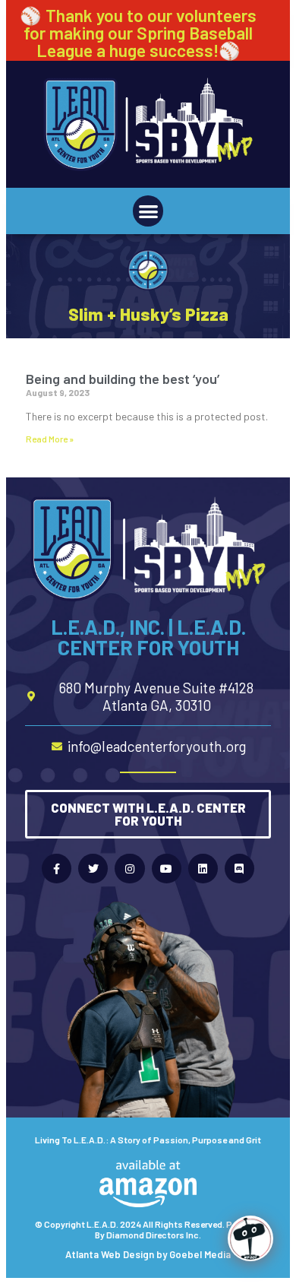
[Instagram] (129, 868)
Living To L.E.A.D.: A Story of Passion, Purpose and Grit (148, 1139)
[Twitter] (93, 868)
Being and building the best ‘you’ (122, 378)
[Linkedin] (203, 868)
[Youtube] (166, 868)
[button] (148, 211)
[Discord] (239, 868)
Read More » (50, 438)
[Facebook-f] (56, 868)
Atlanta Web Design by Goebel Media (148, 1254)
